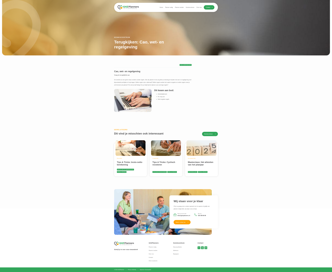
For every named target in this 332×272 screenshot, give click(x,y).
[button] (190, 7)
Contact (151, 257)
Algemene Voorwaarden (145, 269)
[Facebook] (199, 247)
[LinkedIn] (202, 247)
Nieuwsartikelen (177, 247)
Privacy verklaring (132, 269)
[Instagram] (205, 247)
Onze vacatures (153, 260)
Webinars (175, 250)
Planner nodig (152, 247)
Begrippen (176, 254)
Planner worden (153, 250)
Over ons (151, 254)
